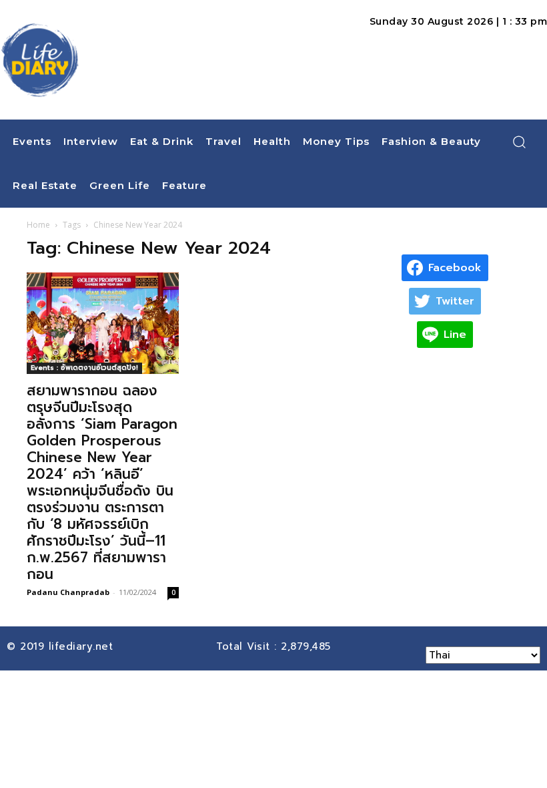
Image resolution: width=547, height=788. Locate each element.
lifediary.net (83, 646)
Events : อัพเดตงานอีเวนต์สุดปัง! (84, 368)
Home (38, 224)
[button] (519, 141)
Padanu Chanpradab (68, 592)
